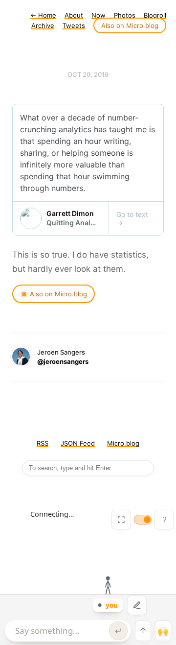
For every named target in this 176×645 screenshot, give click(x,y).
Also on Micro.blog (129, 25)
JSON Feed (78, 443)
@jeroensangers (62, 361)
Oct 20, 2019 (88, 74)
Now (98, 15)
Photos (124, 15)
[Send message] (118, 630)
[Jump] (143, 631)
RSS (42, 443)
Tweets (74, 25)
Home (43, 15)
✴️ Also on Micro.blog (53, 294)
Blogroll (155, 15)
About (74, 15)
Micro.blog (123, 443)
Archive (42, 25)
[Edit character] (137, 605)
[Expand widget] (121, 519)
